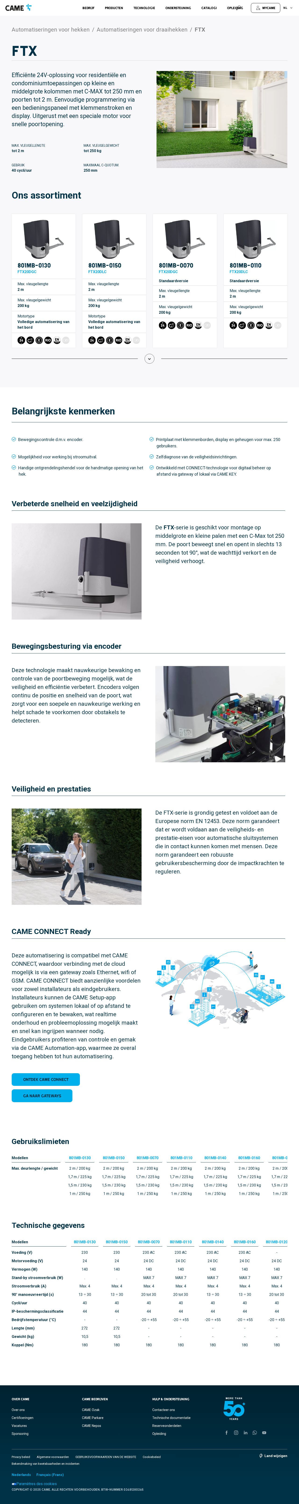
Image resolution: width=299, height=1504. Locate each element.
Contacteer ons (163, 1410)
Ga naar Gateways (42, 1095)
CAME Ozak (91, 1410)
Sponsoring (20, 1434)
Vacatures (19, 1426)
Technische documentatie (171, 1418)
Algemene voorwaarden (53, 1457)
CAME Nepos (91, 1426)
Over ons (18, 1410)
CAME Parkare (92, 1418)
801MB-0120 (283, 1158)
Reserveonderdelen (166, 1426)
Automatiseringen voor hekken (51, 29)
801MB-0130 (34, 265)
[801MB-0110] (256, 239)
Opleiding (159, 1434)
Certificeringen (22, 1418)
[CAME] (18, 7)
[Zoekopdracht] (238, 7)
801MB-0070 (176, 265)
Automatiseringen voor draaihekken (142, 29)
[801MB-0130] (44, 239)
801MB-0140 (215, 1158)
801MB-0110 (246, 265)
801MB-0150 (104, 265)
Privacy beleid (21, 1457)
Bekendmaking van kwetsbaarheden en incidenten (45, 1463)
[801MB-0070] (185, 239)
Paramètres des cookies (36, 1484)
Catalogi (209, 8)
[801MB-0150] (114, 239)
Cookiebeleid (152, 1457)
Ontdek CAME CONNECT (46, 1079)
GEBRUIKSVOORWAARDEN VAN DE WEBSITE (105, 1457)
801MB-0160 (249, 1158)
